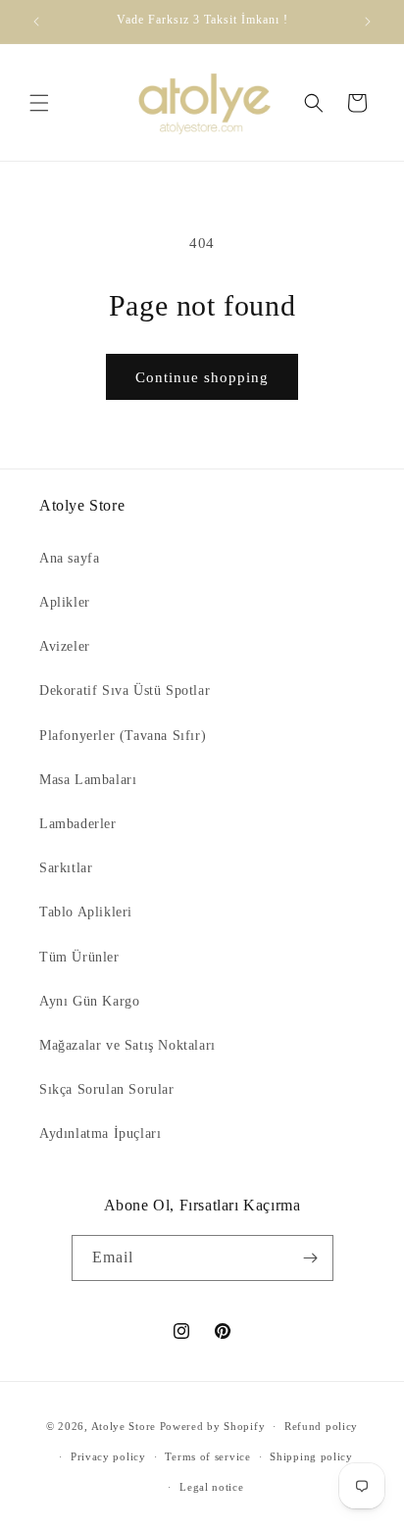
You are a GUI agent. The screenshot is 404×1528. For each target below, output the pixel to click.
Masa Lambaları (87, 779)
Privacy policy (108, 1456)
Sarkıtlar (65, 868)
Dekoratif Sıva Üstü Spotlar (124, 690)
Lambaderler (78, 823)
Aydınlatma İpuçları (100, 1133)
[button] (39, 102)
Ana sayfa (69, 558)
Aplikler (64, 602)
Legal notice (211, 1487)
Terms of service (207, 1456)
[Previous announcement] (36, 21)
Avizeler (64, 646)
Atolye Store (123, 1426)
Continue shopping (202, 377)
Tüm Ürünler (79, 957)
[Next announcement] (367, 21)
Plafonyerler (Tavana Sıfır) (122, 735)
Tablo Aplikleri (85, 912)
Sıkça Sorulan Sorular (107, 1089)
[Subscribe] (310, 1258)
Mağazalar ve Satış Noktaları (127, 1045)
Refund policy (321, 1426)
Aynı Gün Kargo (89, 1001)
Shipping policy (311, 1456)
